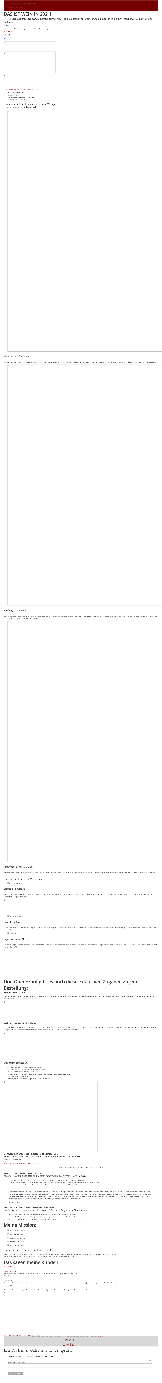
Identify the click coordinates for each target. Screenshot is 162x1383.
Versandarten (69, 1341)
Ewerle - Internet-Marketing (94, 1337)
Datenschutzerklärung (69, 1346)
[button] (4, 1378)
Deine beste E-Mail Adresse (17, 1362)
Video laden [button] (7, 35)
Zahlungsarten (69, 1339)
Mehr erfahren (8, 31)
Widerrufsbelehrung (69, 1342)
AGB (69, 1343)
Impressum (69, 1344)
